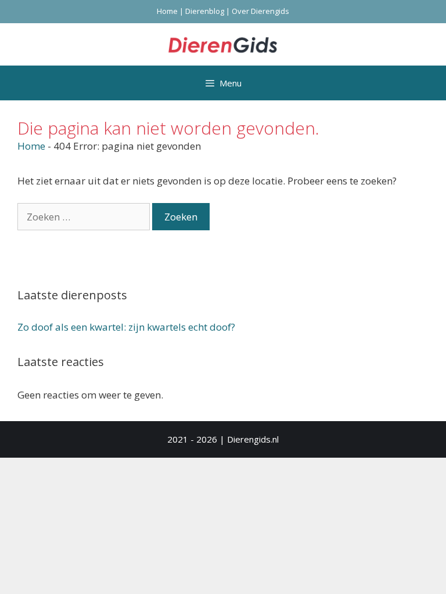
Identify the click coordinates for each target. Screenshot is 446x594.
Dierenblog (204, 11)
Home (167, 11)
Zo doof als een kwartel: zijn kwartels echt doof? (126, 327)
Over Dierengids (260, 11)
